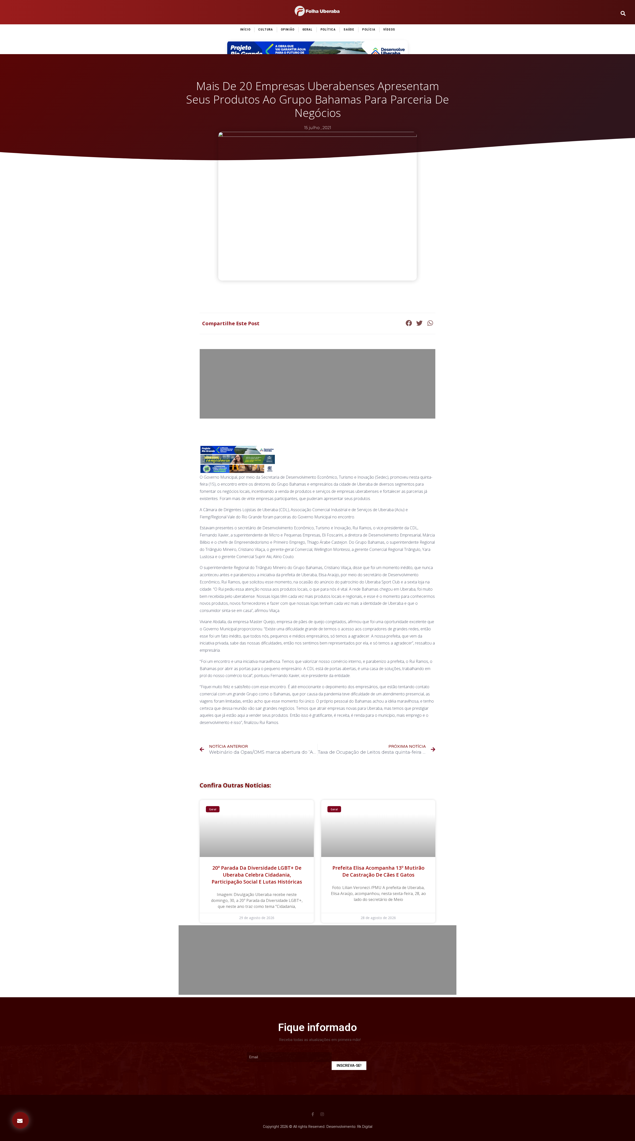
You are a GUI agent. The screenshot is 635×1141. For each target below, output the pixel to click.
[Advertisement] (317, 384)
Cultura (265, 29)
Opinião (287, 29)
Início (245, 29)
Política (328, 29)
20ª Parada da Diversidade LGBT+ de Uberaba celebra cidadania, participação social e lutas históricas (257, 874)
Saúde (349, 29)
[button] (20, 1120)
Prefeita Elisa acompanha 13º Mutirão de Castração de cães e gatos (378, 871)
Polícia (368, 29)
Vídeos (389, 29)
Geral (307, 29)
